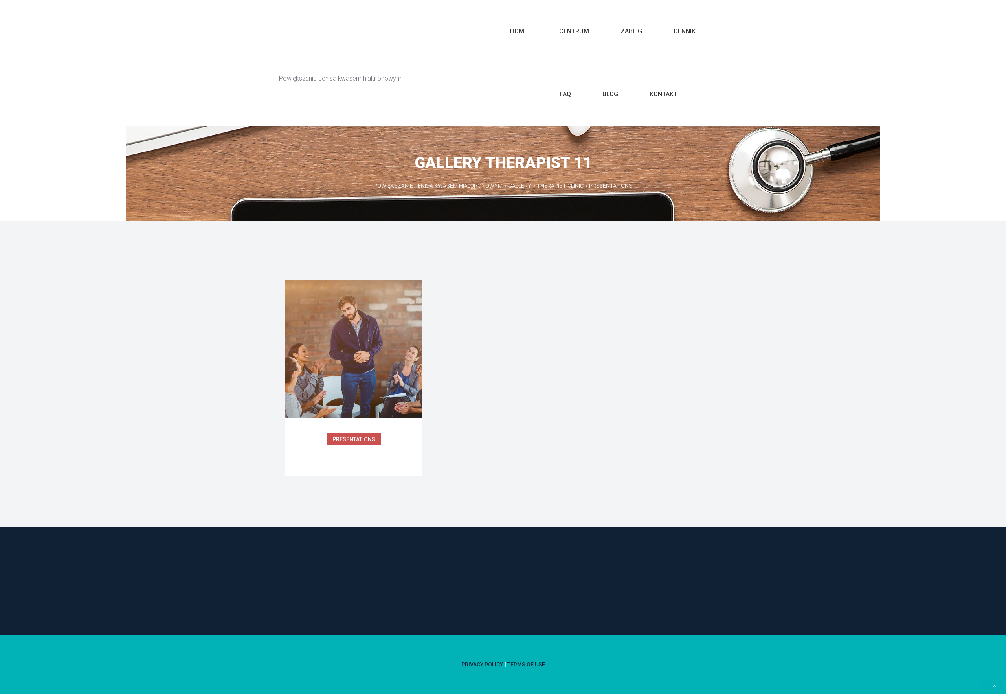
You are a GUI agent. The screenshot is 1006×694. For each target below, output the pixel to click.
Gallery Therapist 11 (353, 456)
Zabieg (631, 31)
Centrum (574, 31)
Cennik (685, 31)
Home (519, 31)
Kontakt (663, 94)
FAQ (565, 94)
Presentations (353, 439)
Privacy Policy (482, 664)
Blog (610, 94)
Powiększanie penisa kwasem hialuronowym (386, 59)
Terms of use (526, 664)
